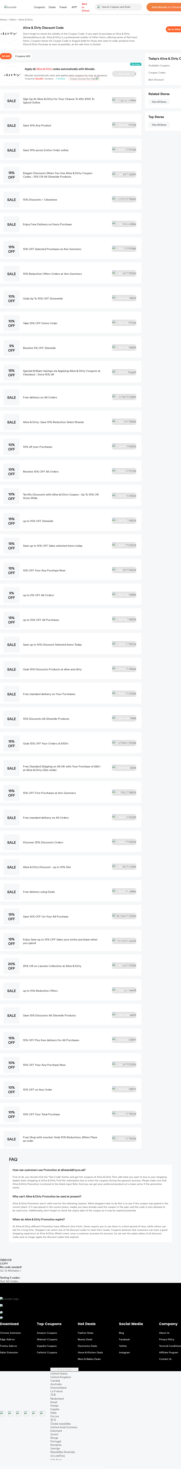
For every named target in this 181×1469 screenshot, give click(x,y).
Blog (121, 1332)
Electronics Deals (87, 1346)
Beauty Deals (85, 1339)
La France (56, 1391)
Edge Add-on (7, 1339)
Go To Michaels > (10, 1270)
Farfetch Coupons (47, 1352)
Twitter (123, 1346)
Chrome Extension (10, 1332)
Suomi (54, 1434)
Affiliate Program (168, 1352)
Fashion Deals (85, 1332)
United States (65, 1369)
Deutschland (58, 1387)
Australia (56, 1384)
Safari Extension (9, 1352)
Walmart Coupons (47, 1339)
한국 (53, 1419)
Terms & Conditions (170, 1346)
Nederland (57, 1398)
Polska (54, 1405)
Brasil (53, 1402)
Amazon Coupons (47, 1332)
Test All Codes (9, 1281)
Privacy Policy (166, 1339)
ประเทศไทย (57, 1456)
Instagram (124, 1352)
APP (74, 7)
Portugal (55, 1441)
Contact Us (165, 1359)
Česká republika (60, 1423)
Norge (54, 1438)
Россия (54, 1416)
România (55, 1445)
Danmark (56, 1430)
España (54, 1409)
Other (12, 19)
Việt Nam (56, 1460)
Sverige (55, 1448)
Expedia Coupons (47, 1346)
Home (3, 19)
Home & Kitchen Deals (90, 1352)
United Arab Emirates (63, 1427)
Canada (55, 1380)
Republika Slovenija (62, 1452)
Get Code (127, 73)
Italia (53, 1412)
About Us (164, 1332)
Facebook (124, 1339)
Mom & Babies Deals (89, 1359)
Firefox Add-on (8, 1346)
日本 (53, 1394)
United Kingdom (60, 1377)
